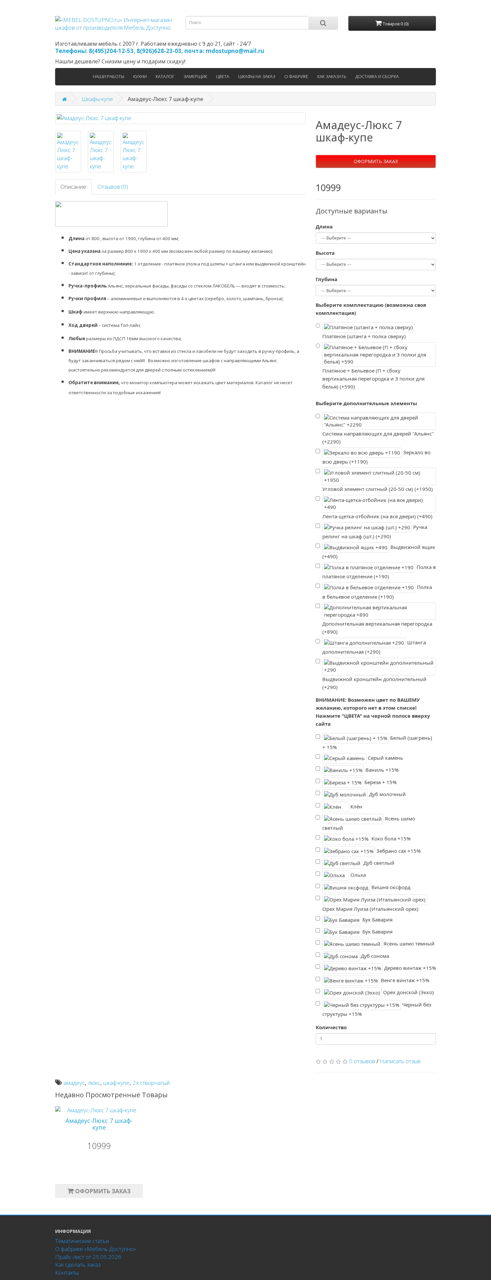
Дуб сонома (374, 955)
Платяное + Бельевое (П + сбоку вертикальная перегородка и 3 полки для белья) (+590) (373, 378)
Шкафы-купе (97, 99)
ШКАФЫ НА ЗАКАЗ (256, 76)
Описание (73, 186)
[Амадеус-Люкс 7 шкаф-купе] (180, 118)
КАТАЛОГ (165, 76)
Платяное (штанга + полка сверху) (364, 336)
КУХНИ (140, 76)
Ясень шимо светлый (368, 823)
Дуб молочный (387, 794)
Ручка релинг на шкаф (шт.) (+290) (374, 531)
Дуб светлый (378, 862)
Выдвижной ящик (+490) (378, 551)
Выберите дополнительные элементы (366, 403)
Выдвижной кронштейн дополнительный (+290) (374, 683)
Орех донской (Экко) (408, 992)
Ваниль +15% (381, 769)
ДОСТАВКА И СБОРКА (377, 76)
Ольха (357, 874)
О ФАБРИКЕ (296, 76)
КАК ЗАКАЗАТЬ (331, 76)
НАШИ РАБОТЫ (108, 76)
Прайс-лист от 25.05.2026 (88, 1257)
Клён (355, 806)
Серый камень (384, 757)
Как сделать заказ (78, 1264)
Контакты (67, 1272)
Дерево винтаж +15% (409, 968)
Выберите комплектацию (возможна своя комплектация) (371, 308)
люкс (94, 1083)
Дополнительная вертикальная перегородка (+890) (377, 627)
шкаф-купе (116, 1083)
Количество (331, 1027)
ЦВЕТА (222, 76)
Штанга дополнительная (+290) (374, 647)
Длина (324, 226)
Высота (325, 252)
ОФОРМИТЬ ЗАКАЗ (376, 161)
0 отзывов (362, 1061)
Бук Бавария (376, 919)
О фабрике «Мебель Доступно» (95, 1249)
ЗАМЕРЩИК (195, 76)
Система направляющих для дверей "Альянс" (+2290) (378, 437)
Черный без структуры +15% (376, 1009)
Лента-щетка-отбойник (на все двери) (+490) (377, 516)
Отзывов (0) (113, 186)
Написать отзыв (400, 1061)
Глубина (326, 279)
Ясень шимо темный (408, 943)
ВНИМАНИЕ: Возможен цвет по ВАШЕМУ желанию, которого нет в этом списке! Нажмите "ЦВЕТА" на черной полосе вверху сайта (373, 711)
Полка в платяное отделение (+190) (379, 572)
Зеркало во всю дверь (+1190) (376, 457)
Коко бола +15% (390, 838)
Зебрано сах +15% (398, 850)
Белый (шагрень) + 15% (377, 742)
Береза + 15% (379, 781)
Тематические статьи (82, 1241)
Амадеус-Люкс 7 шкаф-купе (99, 1124)
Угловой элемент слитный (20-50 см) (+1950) (377, 489)
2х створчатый (151, 1083)
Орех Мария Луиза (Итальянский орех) (370, 908)
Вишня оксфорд (390, 887)
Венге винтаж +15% (404, 980)
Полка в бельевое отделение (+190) (377, 592)
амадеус (74, 1083)
